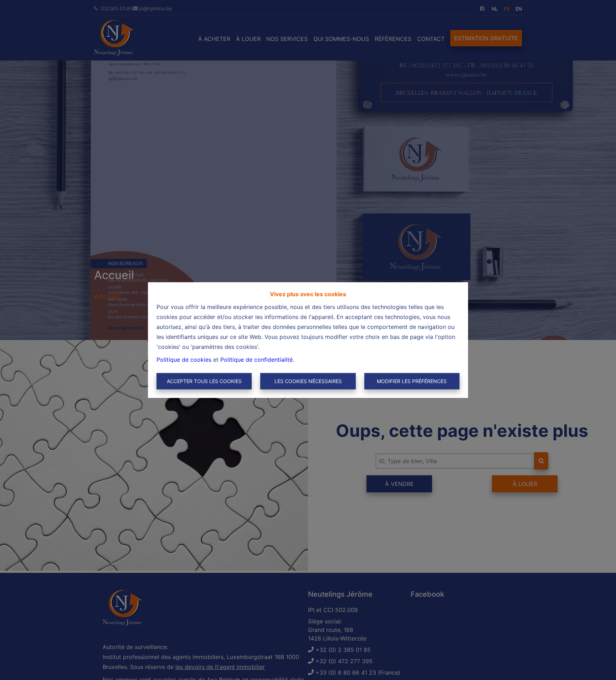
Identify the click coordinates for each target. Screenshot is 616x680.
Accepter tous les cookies (204, 381)
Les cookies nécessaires (308, 381)
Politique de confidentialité (256, 359)
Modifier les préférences (412, 381)
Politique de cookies (183, 359)
